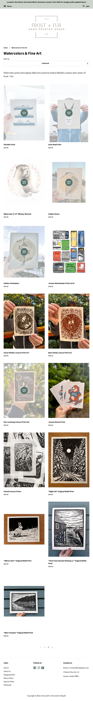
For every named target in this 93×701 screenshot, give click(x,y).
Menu (9, 6)
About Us (7, 671)
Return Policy (9, 678)
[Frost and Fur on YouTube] (42, 668)
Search (6, 668)
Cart (87, 6)
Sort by (6, 59)
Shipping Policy (9, 675)
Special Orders (9, 681)
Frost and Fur (45, 696)
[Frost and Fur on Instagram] (38, 668)
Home (6, 48)
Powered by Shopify (58, 696)
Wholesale (7, 685)
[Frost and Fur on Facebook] (34, 668)
